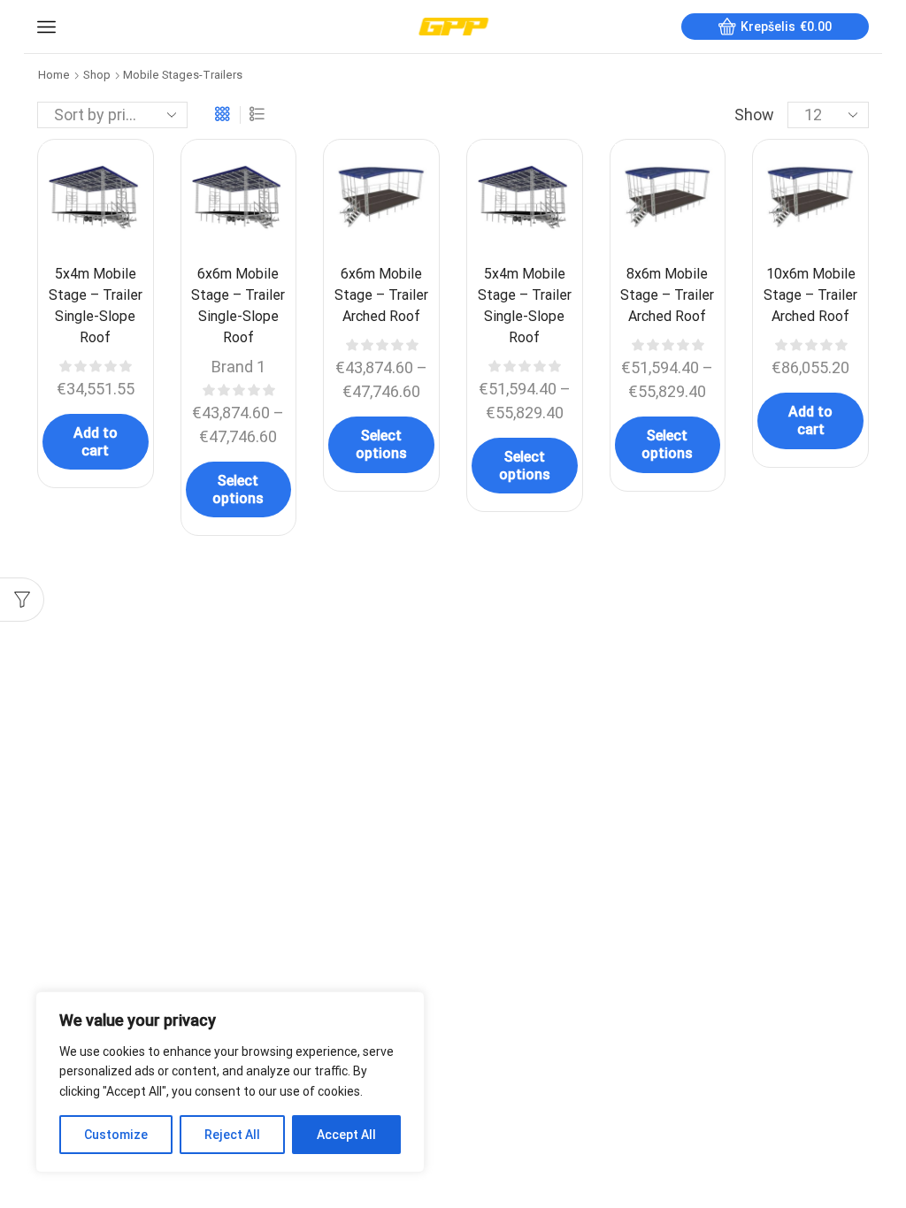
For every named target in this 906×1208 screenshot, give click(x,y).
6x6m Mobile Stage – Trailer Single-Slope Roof (238, 305)
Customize (116, 1135)
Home (54, 74)
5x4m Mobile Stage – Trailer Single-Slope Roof (95, 305)
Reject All (232, 1135)
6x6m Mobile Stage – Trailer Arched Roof (381, 295)
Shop (97, 74)
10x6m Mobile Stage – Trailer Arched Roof (810, 295)
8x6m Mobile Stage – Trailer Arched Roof (667, 295)
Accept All (346, 1135)
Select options (238, 489)
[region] (230, 1082)
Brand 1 (238, 366)
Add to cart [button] (95, 441)
